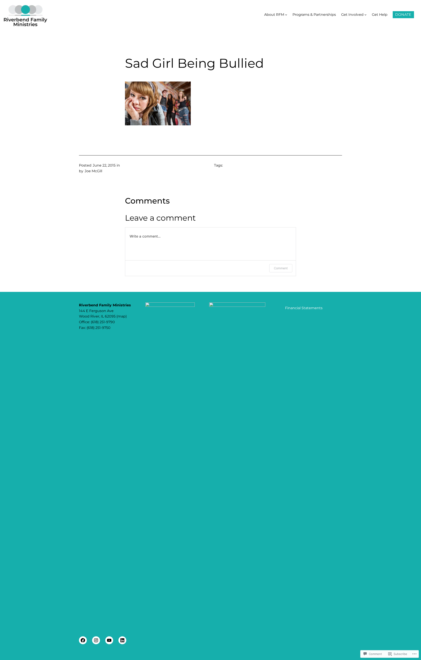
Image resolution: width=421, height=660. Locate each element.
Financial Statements (304, 308)
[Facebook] (83, 640)
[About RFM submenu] (286, 15)
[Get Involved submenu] (365, 15)
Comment (281, 268)
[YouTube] (109, 640)
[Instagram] (96, 640)
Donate (403, 14)
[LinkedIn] (122, 640)
